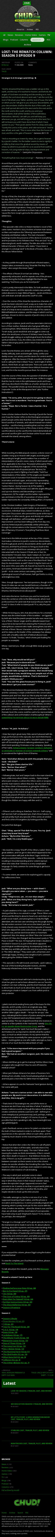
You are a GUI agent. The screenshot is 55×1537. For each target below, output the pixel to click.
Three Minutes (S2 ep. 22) (13, 1321)
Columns (24, 39)
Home (4, 1513)
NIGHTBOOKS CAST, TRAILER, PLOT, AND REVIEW (31, 1443)
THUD (4, 71)
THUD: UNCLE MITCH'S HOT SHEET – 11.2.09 (42, 1373)
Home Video (31, 35)
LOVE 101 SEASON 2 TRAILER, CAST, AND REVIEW (31, 1391)
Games (42, 35)
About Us (20, 29)
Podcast (14, 39)
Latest (9, 1383)
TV (48, 35)
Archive (30, 29)
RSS (37, 29)
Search (20, 1513)
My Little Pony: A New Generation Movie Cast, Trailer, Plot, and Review (30, 1418)
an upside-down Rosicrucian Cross (21, 1026)
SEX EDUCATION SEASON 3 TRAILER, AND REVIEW (31, 1404)
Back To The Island (14, 1263)
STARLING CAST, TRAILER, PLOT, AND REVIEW (30, 1430)
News (10, 35)
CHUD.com (27, 1503)
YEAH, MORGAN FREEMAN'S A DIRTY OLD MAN (13, 1373)
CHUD (27, 3)
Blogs (5, 39)
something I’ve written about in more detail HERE (25, 717)
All (4, 35)
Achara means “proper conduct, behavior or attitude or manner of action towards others (27, 749)
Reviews (19, 35)
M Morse (5, 65)
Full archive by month (10, 1490)
